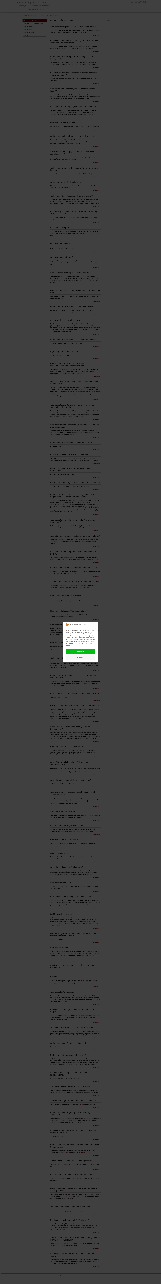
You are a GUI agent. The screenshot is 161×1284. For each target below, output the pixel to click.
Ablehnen (80, 657)
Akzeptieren (80, 651)
